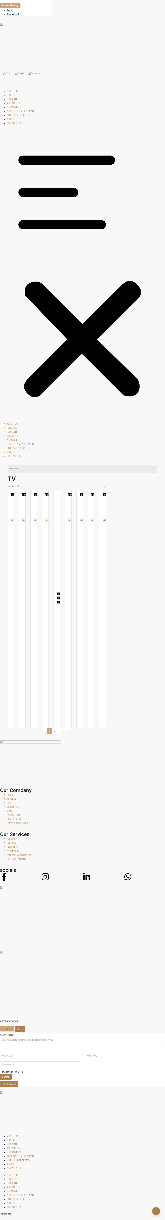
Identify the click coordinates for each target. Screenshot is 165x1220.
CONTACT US (13, 123)
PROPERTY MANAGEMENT (20, 111)
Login (10, 10)
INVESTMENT (13, 107)
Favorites (13, 14)
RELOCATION (13, 103)
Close (20, 1029)
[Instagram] (45, 877)
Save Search (9, 1084)
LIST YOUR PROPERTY (18, 115)
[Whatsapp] (128, 877)
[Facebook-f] (4, 877)
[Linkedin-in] (86, 877)
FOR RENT (11, 99)
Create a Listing (10, 5)
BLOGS (10, 119)
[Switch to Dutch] (7, 73)
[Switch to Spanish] (34, 73)
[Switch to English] (20, 73)
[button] (82, 275)
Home (13, 468)
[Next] (65, 729)
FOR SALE (11, 95)
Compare (7, 1028)
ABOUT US (12, 91)
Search (6, 1076)
